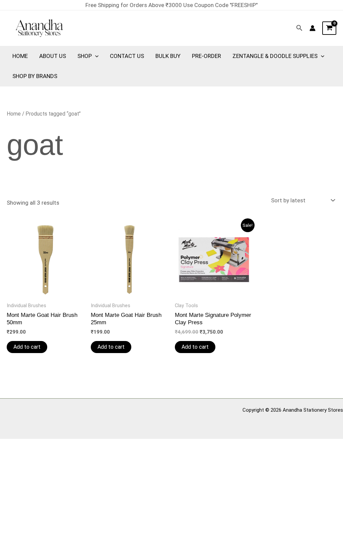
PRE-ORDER (206, 56)
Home (20, 56)
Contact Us (127, 56)
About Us (52, 56)
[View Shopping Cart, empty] (329, 28)
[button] (299, 28)
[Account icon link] (313, 28)
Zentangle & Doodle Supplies (275, 56)
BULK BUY (168, 56)
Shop (84, 56)
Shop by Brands (34, 76)
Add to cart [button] (27, 347)
